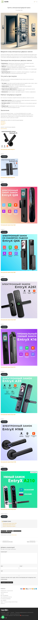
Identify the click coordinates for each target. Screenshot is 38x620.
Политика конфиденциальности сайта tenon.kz (24, 612)
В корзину (4, 156)
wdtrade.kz (3, 121)
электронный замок (17, 530)
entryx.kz (2, 124)
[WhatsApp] (4, 617)
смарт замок (4, 530)
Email (21, 566)
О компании (3, 612)
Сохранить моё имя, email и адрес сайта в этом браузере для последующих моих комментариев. (18, 578)
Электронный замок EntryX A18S (9, 523)
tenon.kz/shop (4, 128)
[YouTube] (6, 617)
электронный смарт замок (6, 532)
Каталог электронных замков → (9, 526)
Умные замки (14, 534)
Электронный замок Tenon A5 (9, 524)
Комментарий (4, 551)
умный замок (10, 530)
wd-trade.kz (3, 123)
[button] (2, 617)
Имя (2, 566)
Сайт (2, 571)
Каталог (8, 612)
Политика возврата (5, 614)
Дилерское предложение (15, 614)
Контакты (12, 612)
